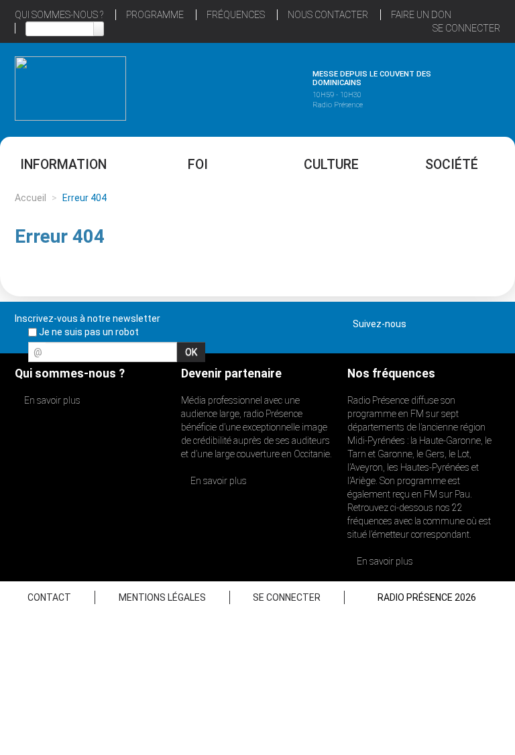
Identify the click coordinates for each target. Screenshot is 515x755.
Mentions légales (162, 597)
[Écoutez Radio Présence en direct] (241, 86)
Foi (198, 164)
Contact (49, 597)
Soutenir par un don (448, 346)
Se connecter (466, 28)
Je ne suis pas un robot (88, 332)
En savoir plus (51, 400)
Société (451, 164)
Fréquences (236, 14)
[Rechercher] (98, 28)
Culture (331, 164)
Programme (155, 14)
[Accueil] (70, 88)
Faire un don (421, 14)
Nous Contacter (328, 14)
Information (63, 164)
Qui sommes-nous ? (59, 14)
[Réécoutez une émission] (444, 86)
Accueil (30, 197)
